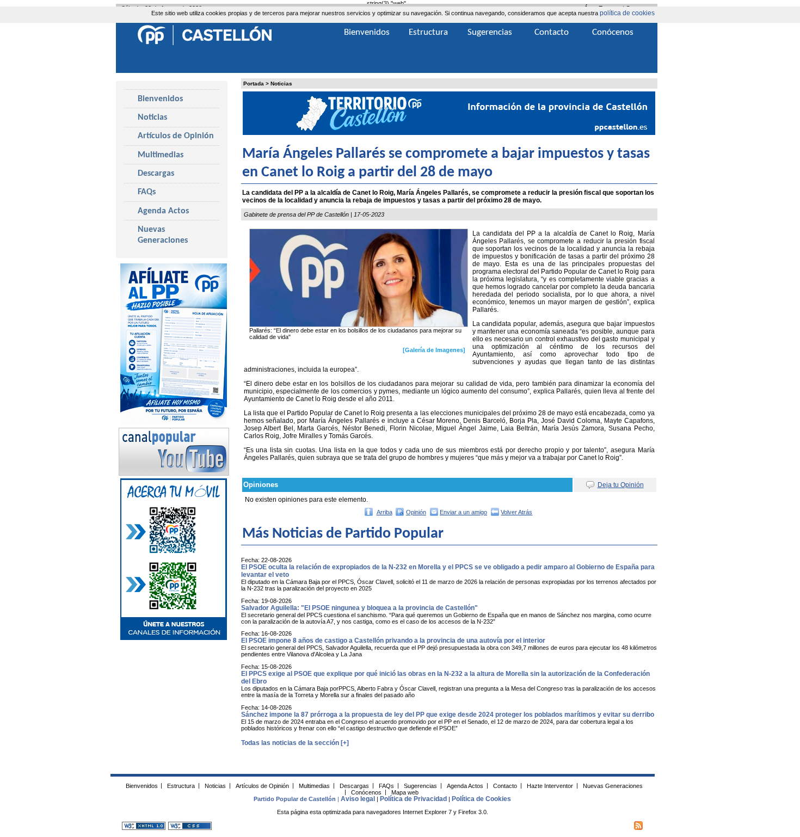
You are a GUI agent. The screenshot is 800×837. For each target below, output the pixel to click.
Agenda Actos (163, 211)
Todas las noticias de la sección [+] (295, 743)
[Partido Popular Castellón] (204, 43)
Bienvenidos (160, 99)
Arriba (384, 512)
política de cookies (627, 13)
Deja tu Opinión (621, 485)
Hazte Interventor (550, 785)
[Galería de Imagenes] (434, 350)
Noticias (281, 84)
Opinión (416, 512)
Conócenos (612, 32)
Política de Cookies (481, 799)
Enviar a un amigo (463, 512)
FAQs (147, 192)
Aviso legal (358, 799)
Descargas (156, 173)
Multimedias (160, 155)
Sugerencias (489, 32)
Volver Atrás (516, 512)
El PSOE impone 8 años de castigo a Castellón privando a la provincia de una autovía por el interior (393, 640)
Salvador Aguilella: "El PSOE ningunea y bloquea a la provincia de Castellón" (359, 608)
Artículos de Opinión (176, 136)
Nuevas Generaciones (163, 235)
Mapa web (405, 792)
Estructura (428, 32)
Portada (253, 84)
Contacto (551, 32)
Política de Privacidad (413, 799)
